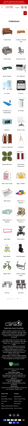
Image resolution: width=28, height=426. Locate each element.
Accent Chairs (7, 59)
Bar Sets (7, 292)
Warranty (16, 406)
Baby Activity (7, 200)
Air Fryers (20, 93)
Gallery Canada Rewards (7, 406)
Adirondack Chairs (21, 59)
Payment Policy (18, 401)
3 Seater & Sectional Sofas (21, 40)
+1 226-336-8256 (16, 381)
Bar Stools (21, 292)
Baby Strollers (20, 239)
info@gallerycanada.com (15, 380)
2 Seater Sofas (7, 39)
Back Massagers (21, 256)
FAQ (2, 403)
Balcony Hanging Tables (21, 274)
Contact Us (4, 396)
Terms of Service (18, 408)
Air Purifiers (21, 110)
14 (17, 298)
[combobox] (14, 13)
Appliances (7, 130)
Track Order (4, 401)
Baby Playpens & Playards (7, 220)
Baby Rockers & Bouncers (21, 220)
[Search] (25, 13)
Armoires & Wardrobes (7, 147)
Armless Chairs (21, 130)
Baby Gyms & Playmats (20, 201)
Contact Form (14, 386)
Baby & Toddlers (21, 183)
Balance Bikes (7, 273)
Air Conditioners (21, 76)
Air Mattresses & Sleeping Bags (7, 111)
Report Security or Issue (7, 408)
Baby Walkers (7, 256)
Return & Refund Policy (19, 398)
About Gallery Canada (6, 398)
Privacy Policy (17, 403)
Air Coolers (7, 93)
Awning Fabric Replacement (20, 165)
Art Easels (21, 147)
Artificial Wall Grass (7, 164)
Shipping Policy (17, 396)
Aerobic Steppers (7, 76)
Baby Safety (7, 239)
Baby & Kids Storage (7, 183)
